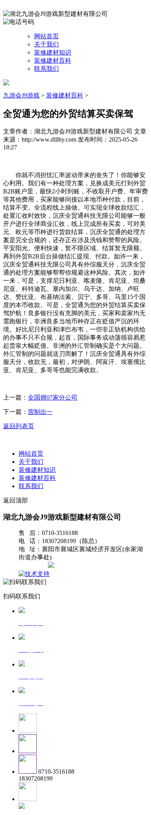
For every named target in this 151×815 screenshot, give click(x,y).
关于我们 (46, 44)
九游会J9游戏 (21, 95)
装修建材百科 (52, 60)
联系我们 (46, 68)
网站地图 (34, 565)
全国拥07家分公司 (52, 397)
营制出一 (40, 411)
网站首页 (46, 36)
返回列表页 (18, 426)
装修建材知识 (52, 52)
